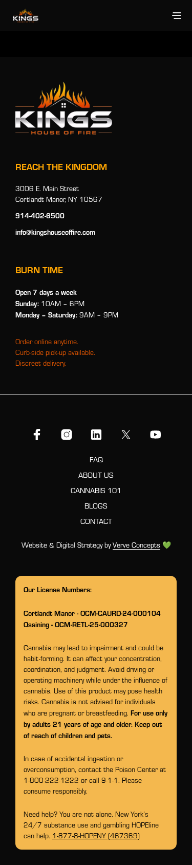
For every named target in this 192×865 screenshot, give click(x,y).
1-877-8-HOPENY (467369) (96, 835)
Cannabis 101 (96, 490)
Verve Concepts (136, 545)
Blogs (96, 506)
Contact (96, 521)
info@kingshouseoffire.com (55, 232)
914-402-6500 (40, 215)
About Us (96, 475)
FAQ (96, 459)
